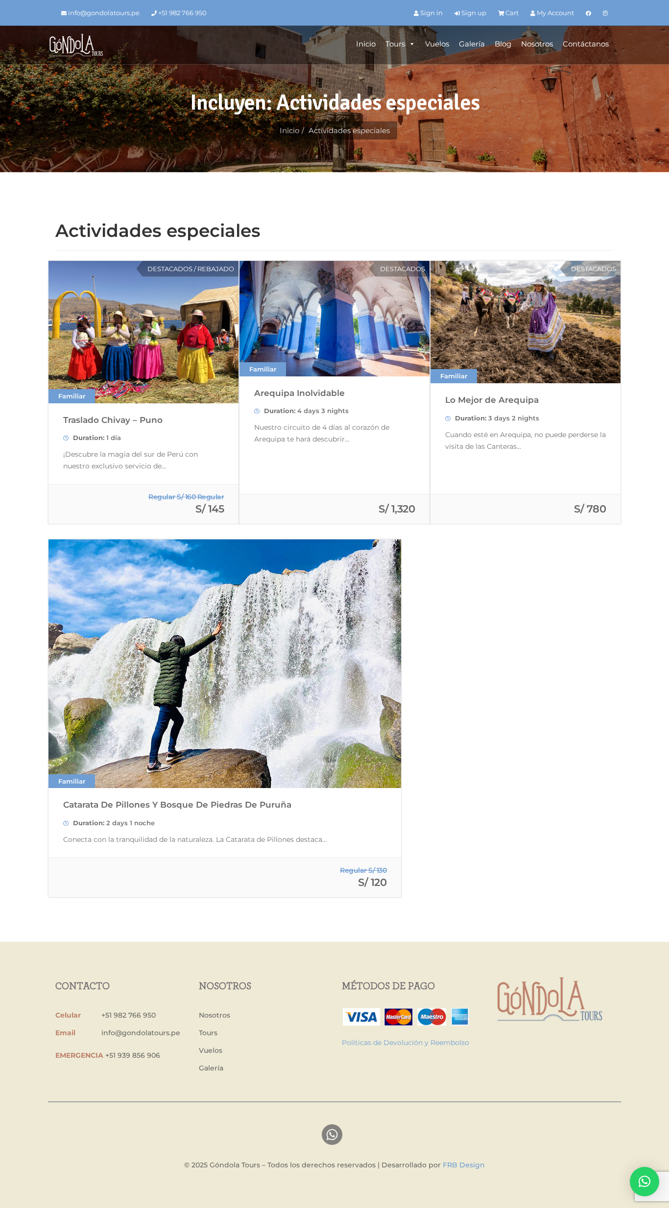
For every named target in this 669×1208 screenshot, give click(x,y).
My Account (554, 13)
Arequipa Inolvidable (299, 393)
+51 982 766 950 (182, 13)
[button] (644, 1181)
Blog (503, 43)
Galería (472, 43)
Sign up (473, 13)
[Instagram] (605, 13)
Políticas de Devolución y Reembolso (405, 1042)
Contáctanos (586, 43)
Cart (511, 13)
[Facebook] (588, 13)
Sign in (431, 13)
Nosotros (537, 43)
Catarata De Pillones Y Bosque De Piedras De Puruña (177, 805)
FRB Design (464, 1165)
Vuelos (437, 43)
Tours (395, 43)
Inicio (366, 43)
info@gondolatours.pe (103, 13)
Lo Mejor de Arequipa (492, 400)
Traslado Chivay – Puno (113, 420)
